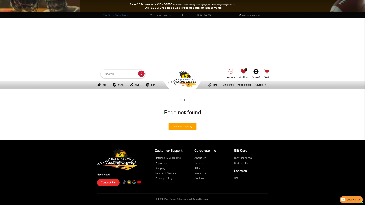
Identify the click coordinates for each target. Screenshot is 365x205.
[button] (101, 85)
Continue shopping (182, 126)
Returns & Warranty (168, 157)
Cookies (199, 178)
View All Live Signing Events (115, 15)
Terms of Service (165, 173)
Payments (161, 163)
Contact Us (108, 182)
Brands (198, 163)
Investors (200, 173)
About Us (200, 157)
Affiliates (199, 168)
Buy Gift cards (243, 157)
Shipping (160, 168)
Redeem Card (242, 163)
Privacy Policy (163, 178)
